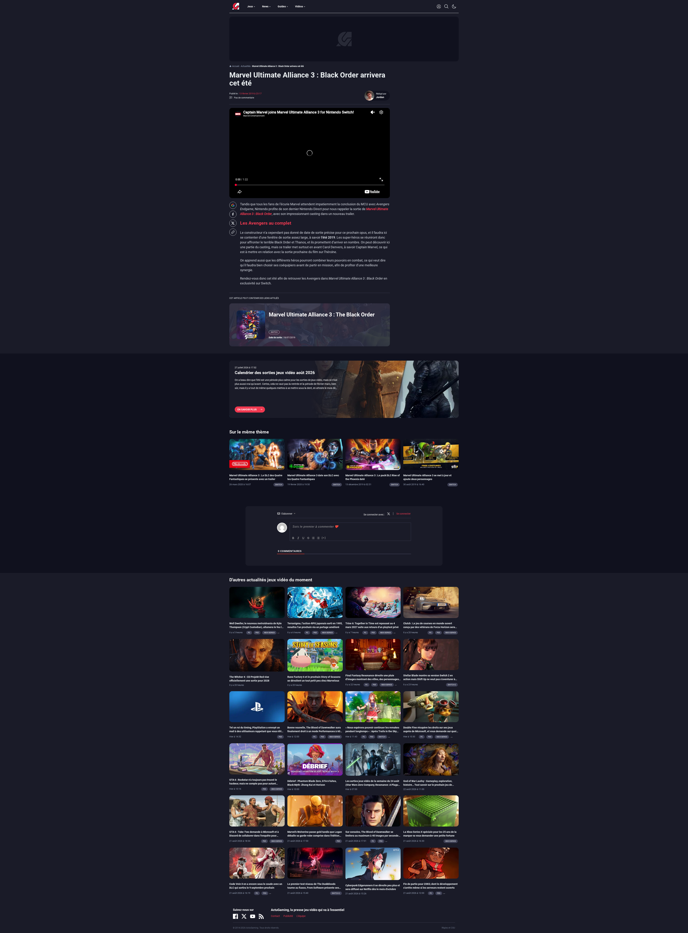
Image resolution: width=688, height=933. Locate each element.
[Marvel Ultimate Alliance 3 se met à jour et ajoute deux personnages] (431, 454)
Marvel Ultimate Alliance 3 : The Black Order (322, 314)
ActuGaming (235, 6)
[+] (324, 537)
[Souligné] (303, 538)
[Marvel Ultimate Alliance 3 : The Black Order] (250, 324)
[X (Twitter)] (244, 916)
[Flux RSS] (261, 916)
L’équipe (301, 916)
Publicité (288, 916)
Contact (275, 916)
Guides (282, 6)
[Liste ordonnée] (313, 538)
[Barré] (308, 538)
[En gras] (293, 538)
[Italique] (298, 538)
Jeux (250, 6)
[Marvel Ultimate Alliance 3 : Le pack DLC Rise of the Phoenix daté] (373, 454)
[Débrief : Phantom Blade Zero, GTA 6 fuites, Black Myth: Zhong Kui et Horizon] (315, 759)
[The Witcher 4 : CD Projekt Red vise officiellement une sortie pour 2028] (257, 655)
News (265, 6)
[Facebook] (235, 916)
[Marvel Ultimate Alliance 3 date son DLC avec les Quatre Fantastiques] (315, 454)
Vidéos (299, 6)
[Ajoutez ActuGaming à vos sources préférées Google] (232, 205)
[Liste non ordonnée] (318, 538)
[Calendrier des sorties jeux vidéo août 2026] (344, 389)
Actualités (245, 66)
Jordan (380, 97)
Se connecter (403, 513)
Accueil (235, 66)
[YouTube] (252, 916)
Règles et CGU (448, 928)
